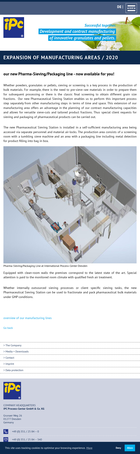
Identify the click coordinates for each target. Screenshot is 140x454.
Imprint (9, 363)
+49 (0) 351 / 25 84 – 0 (25, 431)
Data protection (14, 370)
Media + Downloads (17, 351)
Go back (8, 327)
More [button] (89, 448)
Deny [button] (118, 447)
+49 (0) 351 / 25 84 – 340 (27, 439)
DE (119, 7)
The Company (13, 345)
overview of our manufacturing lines (27, 318)
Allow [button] (130, 447)
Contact (9, 357)
